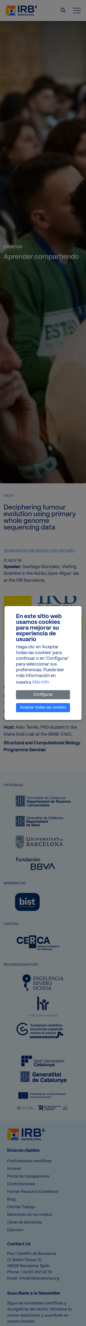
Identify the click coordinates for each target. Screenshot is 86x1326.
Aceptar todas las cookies (43, 707)
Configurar (43, 694)
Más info (40, 682)
